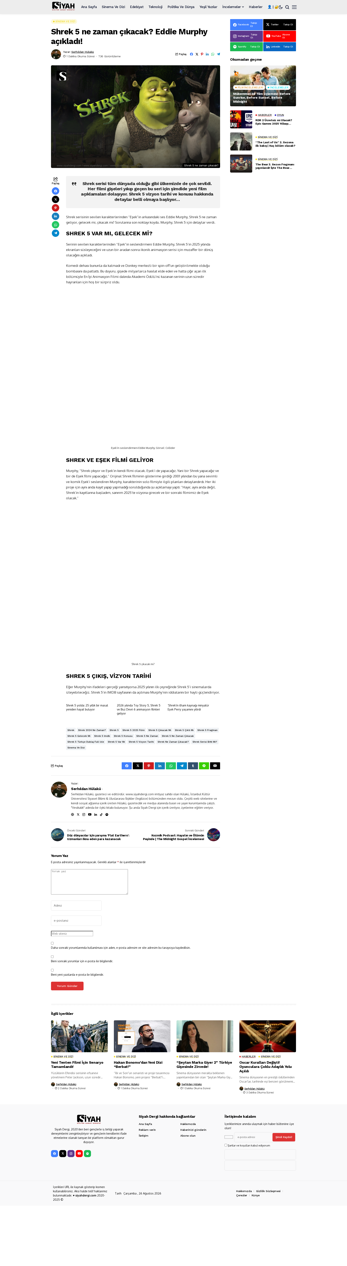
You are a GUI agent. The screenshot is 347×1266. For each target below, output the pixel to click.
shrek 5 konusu (123, 736)
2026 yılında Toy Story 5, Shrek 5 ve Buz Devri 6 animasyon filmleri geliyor (138, 709)
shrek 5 (114, 730)
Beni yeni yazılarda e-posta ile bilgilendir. (77, 974)
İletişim (143, 1135)
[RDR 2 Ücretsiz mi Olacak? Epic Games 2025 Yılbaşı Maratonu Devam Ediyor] (241, 119)
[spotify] (87, 1153)
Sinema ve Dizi (76, 747)
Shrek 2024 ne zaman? (92, 730)
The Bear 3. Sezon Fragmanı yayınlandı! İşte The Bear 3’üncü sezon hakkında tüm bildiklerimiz (274, 166)
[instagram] (71, 1153)
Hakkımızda (188, 1124)
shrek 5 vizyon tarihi (141, 741)
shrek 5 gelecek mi (78, 736)
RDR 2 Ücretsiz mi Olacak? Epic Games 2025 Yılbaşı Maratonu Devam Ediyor (273, 122)
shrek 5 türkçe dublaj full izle (85, 741)
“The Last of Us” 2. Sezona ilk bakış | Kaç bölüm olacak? (275, 144)
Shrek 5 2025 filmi (133, 730)
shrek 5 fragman (207, 730)
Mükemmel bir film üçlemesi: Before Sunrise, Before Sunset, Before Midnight (261, 97)
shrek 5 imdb (102, 736)
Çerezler (241, 1195)
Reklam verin (147, 1129)
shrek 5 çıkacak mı (159, 730)
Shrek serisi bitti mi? (205, 741)
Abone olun (188, 1135)
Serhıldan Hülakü (82, 51)
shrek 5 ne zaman (147, 736)
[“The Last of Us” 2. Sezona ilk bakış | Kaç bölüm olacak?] (241, 141)
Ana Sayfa (145, 1124)
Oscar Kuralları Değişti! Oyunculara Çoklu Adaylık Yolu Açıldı (265, 1066)
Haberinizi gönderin (193, 1129)
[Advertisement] (263, 334)
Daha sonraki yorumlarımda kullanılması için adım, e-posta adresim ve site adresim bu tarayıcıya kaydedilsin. (121, 947)
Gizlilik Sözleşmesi (268, 1191)
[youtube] (79, 1153)
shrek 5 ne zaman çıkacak (178, 736)
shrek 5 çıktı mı (184, 730)
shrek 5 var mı (116, 741)
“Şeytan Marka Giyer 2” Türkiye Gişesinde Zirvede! (204, 1064)
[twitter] (62, 1153)
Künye (256, 1195)
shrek (70, 730)
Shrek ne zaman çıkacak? (173, 741)
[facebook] (54, 1153)
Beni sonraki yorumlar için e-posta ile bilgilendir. (82, 961)
